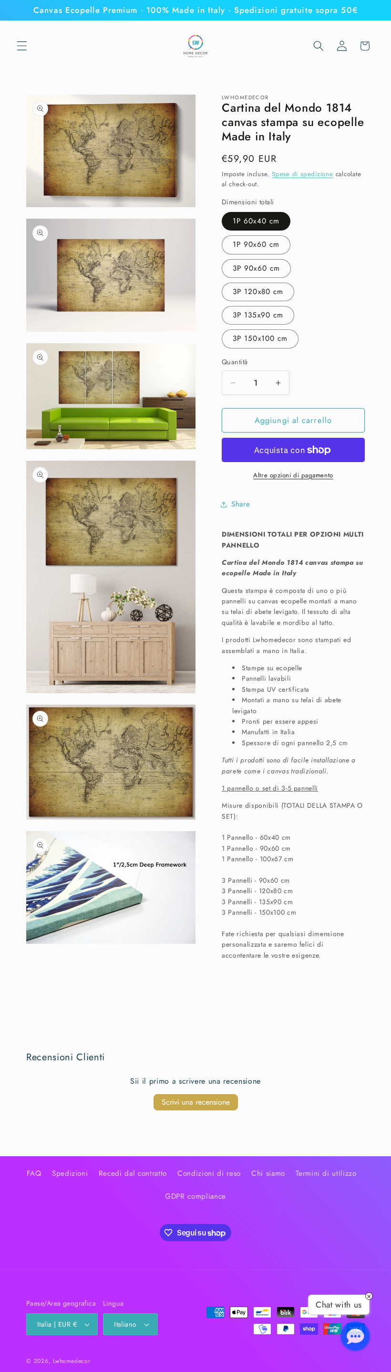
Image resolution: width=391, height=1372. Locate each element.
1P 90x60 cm (256, 244)
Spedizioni (70, 1173)
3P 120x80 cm (258, 291)
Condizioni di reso (209, 1173)
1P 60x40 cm (256, 221)
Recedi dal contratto (133, 1173)
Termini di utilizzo (326, 1173)
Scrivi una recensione (196, 1102)
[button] (21, 45)
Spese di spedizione (302, 174)
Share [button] (240, 504)
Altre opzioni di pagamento (293, 475)
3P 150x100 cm (260, 338)
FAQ (34, 1173)
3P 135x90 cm (258, 315)
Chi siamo (268, 1173)
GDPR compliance (195, 1196)
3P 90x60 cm (256, 268)
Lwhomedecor (71, 1361)
